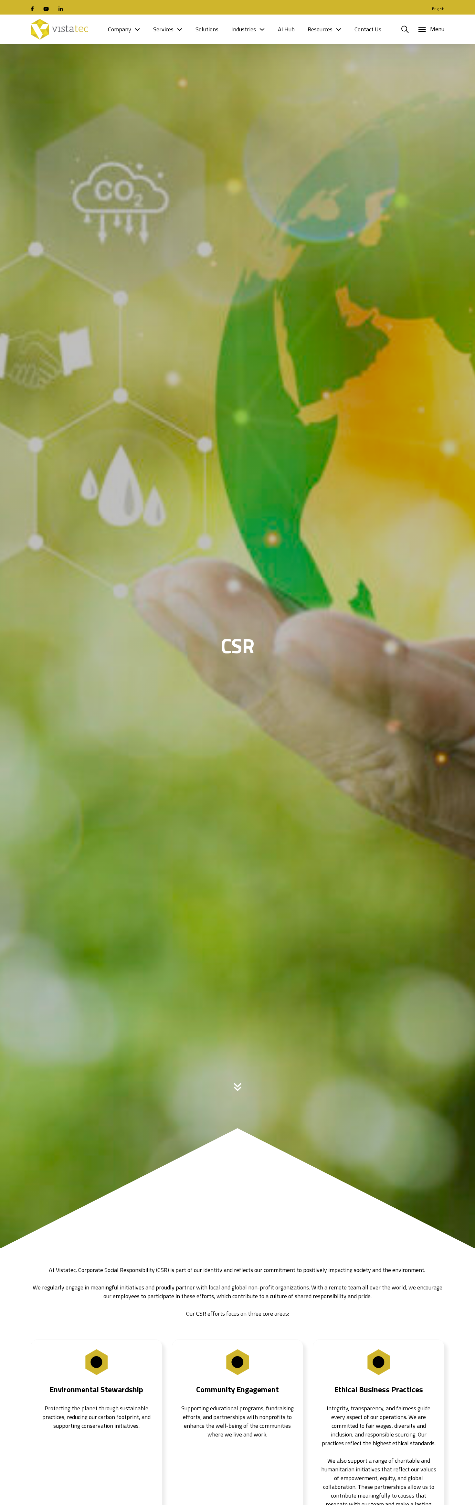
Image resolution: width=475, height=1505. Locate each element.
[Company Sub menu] (137, 29)
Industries (243, 29)
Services (163, 29)
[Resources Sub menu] (339, 29)
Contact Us (367, 29)
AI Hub (286, 29)
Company (119, 29)
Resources (320, 29)
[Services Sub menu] (180, 29)
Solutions (206, 29)
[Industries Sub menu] (262, 29)
